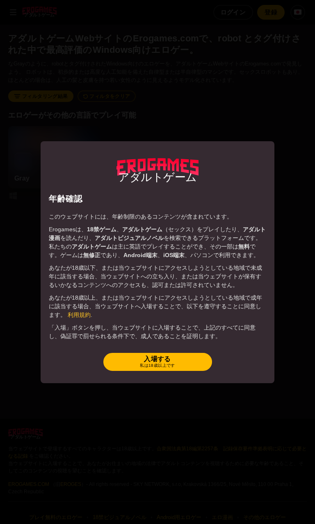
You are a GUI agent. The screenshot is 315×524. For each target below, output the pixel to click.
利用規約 (79, 315)
